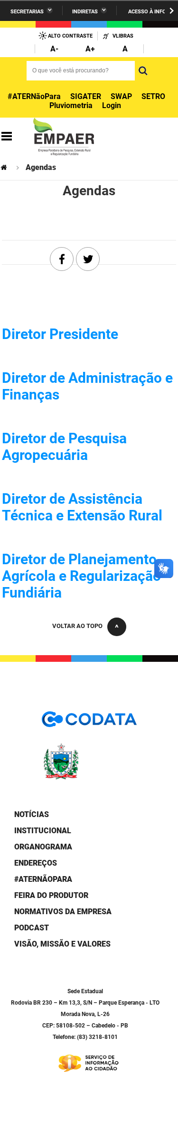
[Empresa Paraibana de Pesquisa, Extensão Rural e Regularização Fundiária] (63, 137)
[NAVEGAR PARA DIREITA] (171, 11)
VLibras (122, 36)
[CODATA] (89, 722)
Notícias (31, 814)
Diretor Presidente (60, 334)
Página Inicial (4, 167)
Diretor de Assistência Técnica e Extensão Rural (82, 507)
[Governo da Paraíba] (89, 777)
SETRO (153, 96)
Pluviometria (71, 105)
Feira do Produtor (51, 895)
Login (111, 105)
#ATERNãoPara (34, 96)
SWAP (121, 96)
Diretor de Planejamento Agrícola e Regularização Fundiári (81, 576)
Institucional (42, 830)
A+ (90, 48)
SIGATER (85, 96)
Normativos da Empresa (63, 911)
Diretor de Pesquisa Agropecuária (64, 446)
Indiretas (85, 12)
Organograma (43, 846)
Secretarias (27, 12)
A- (54, 48)
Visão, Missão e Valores (62, 943)
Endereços (35, 863)
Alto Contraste (70, 36)
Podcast (31, 927)
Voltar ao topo (77, 625)
